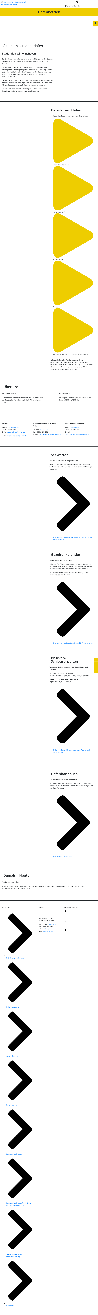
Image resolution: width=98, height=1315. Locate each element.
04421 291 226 (13, 427)
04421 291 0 (52, 924)
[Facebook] (39, 935)
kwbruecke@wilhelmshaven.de (50, 434)
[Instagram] (43, 935)
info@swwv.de (49, 929)
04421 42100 (44, 430)
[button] (93, 3)
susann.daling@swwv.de (16, 432)
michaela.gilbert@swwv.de (17, 436)
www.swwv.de (47, 931)
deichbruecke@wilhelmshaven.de (77, 434)
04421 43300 (76, 427)
